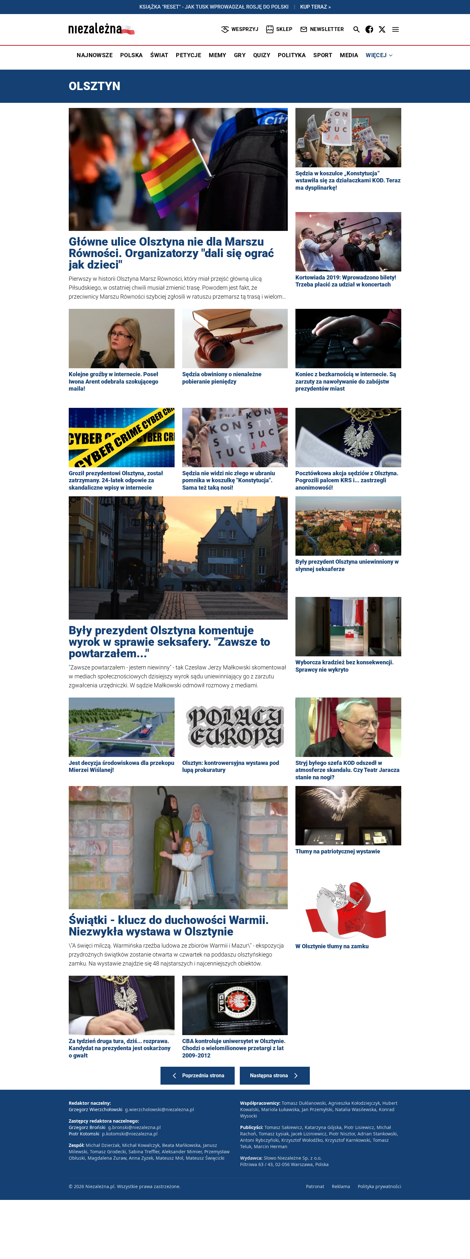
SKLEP (284, 29)
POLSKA (131, 55)
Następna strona (269, 1075)
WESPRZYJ (244, 29)
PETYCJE (188, 55)
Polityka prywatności (379, 1186)
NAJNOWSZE (95, 55)
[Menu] (395, 29)
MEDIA (349, 55)
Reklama (341, 1186)
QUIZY (261, 55)
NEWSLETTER (327, 29)
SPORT (322, 55)
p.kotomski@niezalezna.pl (130, 1134)
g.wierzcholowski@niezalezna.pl (159, 1109)
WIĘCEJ (376, 55)
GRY (240, 55)
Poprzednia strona (203, 1075)
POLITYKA (292, 55)
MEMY (217, 55)
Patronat (315, 1186)
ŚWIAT (159, 55)
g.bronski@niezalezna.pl (134, 1127)
